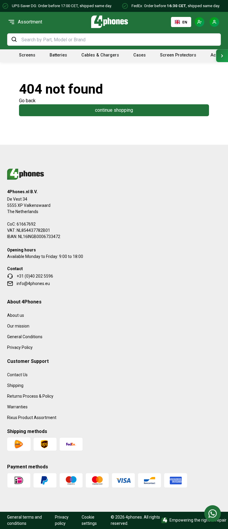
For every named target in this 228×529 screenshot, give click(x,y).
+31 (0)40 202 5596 (35, 276)
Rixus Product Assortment (31, 417)
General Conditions (24, 336)
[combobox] (119, 39)
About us (15, 315)
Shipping (15, 385)
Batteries (58, 55)
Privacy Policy (20, 347)
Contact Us (17, 374)
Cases (139, 55)
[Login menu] (214, 22)
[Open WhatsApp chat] (212, 513)
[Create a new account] (199, 22)
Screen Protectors (178, 55)
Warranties (17, 406)
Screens (27, 55)
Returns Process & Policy (30, 396)
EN (184, 22)
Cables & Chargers (100, 55)
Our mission (18, 326)
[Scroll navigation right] (222, 55)
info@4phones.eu (33, 283)
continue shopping (114, 110)
